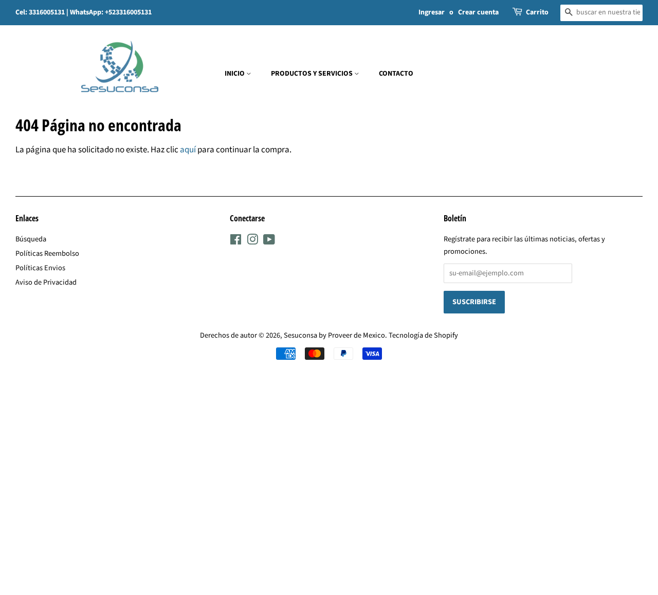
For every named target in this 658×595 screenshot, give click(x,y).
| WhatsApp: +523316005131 (109, 12)
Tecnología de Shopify (423, 335)
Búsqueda (30, 239)
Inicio (235, 73)
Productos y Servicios (312, 73)
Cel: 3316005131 (40, 12)
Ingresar (431, 12)
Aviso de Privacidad (46, 282)
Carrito (537, 12)
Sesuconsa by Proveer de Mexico (334, 335)
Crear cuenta (478, 12)
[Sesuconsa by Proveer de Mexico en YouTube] (269, 241)
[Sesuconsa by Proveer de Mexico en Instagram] (252, 241)
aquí (188, 150)
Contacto (396, 73)
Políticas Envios (40, 267)
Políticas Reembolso (47, 253)
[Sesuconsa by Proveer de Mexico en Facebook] (236, 241)
